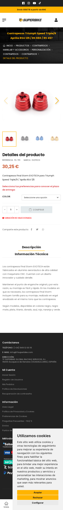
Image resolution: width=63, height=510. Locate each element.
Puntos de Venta (10, 430)
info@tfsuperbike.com (21, 352)
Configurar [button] (38, 502)
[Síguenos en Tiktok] (40, 3)
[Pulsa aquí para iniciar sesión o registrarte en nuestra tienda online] (56, 20)
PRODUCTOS (22, 45)
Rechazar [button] (38, 497)
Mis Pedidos (8, 384)
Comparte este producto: (15, 229)
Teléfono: (7, 347)
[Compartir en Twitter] (37, 229)
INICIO (9, 45)
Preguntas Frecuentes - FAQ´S (17, 421)
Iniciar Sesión (8, 375)
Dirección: (8, 357)
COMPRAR (38, 209)
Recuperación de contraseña (17, 393)
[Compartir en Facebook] (31, 229)
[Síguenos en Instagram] (28, 3)
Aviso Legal (7, 406)
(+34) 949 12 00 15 (22, 347)
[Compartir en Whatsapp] (43, 229)
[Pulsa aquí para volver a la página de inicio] (30, 20)
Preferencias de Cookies (14, 416)
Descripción (31, 247)
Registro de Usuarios (12, 379)
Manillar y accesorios (16, 49)
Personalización (41, 49)
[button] (57, 100)
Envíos (5, 425)
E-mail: (6, 352)
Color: (6, 196)
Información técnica (31, 254)
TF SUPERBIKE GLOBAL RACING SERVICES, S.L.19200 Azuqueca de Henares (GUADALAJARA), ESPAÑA (29, 360)
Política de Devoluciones (14, 388)
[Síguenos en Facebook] (23, 3)
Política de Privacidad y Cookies (18, 411)
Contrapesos (40, 45)
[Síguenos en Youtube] (34, 3)
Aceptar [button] (38, 492)
